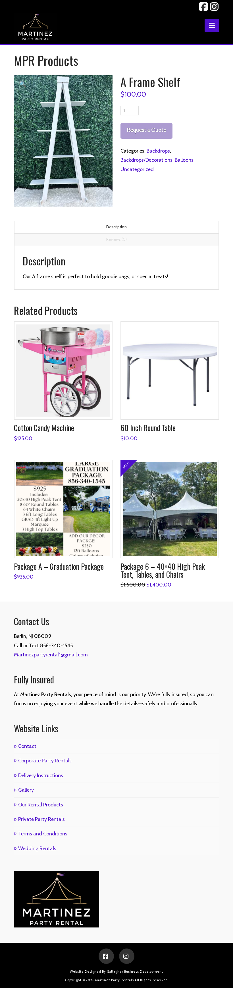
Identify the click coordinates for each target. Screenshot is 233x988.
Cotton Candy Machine (44, 427)
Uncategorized (137, 169)
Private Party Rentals (41, 819)
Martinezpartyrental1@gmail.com (51, 655)
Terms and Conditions (42, 834)
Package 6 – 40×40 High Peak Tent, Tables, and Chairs (162, 570)
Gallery (26, 790)
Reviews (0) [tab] (116, 239)
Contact (27, 746)
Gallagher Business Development (135, 972)
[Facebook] (106, 956)
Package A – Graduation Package (59, 566)
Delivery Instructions (40, 775)
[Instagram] (126, 956)
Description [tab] (116, 226)
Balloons (184, 160)
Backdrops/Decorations (146, 160)
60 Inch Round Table (148, 427)
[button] (212, 25)
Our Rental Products (40, 805)
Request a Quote (146, 130)
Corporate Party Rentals (44, 761)
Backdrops (158, 151)
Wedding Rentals (37, 848)
